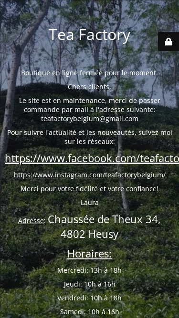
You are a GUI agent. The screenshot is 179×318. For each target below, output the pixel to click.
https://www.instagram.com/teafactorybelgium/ (90, 174)
